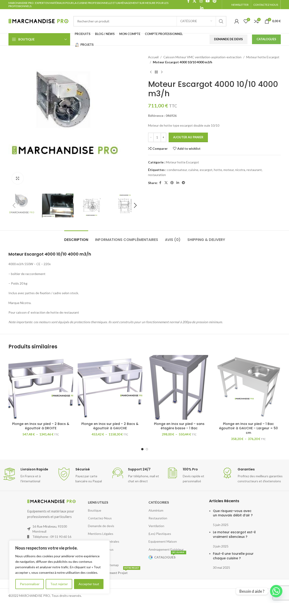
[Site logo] (38, 21)
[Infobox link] (27, 475)
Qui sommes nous (101, 549)
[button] (14, 205)
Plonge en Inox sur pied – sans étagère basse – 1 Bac (179, 426)
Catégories (158, 502)
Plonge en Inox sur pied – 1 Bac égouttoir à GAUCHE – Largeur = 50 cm (248, 428)
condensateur (177, 170)
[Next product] (161, 72)
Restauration (157, 518)
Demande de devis (101, 526)
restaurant (254, 170)
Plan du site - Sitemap (103, 565)
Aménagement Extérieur (166, 549)
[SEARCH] (221, 21)
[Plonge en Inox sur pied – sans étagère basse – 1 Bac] (179, 387)
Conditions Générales (103, 541)
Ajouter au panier (188, 137)
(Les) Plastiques (159, 534)
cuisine (193, 170)
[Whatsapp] (276, 591)
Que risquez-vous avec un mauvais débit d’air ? (233, 513)
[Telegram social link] (183, 183)
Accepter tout (89, 584)
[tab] (76, 237)
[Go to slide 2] (147, 449)
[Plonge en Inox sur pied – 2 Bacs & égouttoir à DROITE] (40, 387)
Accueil (153, 57)
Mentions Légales (100, 534)
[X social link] (166, 183)
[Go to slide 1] (142, 449)
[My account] (236, 21)
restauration (157, 175)
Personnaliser (30, 584)
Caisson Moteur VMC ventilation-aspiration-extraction (202, 57)
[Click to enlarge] (17, 178)
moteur (228, 170)
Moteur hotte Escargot (262, 57)
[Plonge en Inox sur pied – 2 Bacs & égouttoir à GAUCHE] (110, 387)
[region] (59, 567)
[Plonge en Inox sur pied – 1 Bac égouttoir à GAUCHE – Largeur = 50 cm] (248, 387)
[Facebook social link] (160, 183)
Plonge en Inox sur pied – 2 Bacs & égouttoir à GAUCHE (109, 426)
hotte (218, 170)
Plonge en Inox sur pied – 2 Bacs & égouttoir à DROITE (40, 426)
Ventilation (156, 526)
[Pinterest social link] (172, 183)
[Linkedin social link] (202, 8)
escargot (206, 170)
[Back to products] (156, 72)
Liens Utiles (98, 502)
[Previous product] (151, 72)
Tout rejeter (59, 584)
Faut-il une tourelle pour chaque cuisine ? (233, 555)
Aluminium (155, 510)
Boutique (94, 510)
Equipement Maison (162, 541)
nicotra (240, 170)
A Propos (94, 557)
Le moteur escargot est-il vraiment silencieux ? (234, 534)
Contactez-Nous (100, 518)
